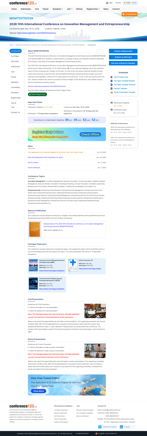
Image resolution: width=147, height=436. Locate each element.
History (79, 9)
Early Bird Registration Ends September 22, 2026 (45, 157)
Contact (116, 9)
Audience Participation (61, 422)
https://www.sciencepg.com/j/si (90, 268)
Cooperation (131, 14)
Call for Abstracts (34, 168)
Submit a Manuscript (123, 51)
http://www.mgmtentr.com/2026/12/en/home (36, 33)
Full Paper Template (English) (124, 81)
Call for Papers (33, 162)
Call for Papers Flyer (38, 94)
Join (69, 9)
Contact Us (15, 112)
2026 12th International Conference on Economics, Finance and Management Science (123, 140)
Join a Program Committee (84, 413)
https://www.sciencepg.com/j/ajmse (51, 270)
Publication (15, 67)
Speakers (57, 9)
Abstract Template (120, 88)
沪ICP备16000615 (81, 433)
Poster (46, 9)
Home (14, 9)
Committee (15, 87)
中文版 (128, 3)
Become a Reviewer (82, 416)
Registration (92, 9)
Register (118, 3)
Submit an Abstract (123, 57)
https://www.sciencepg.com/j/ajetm (51, 289)
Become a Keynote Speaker (123, 63)
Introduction (16, 51)
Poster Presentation (60, 419)
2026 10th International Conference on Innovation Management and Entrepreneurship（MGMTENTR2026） (50, 45)
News (106, 9)
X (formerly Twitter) (109, 427)
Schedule (14, 93)
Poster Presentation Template (124, 92)
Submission (26, 9)
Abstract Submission (60, 413)
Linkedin (127, 427)
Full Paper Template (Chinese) (125, 85)
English (134, 3)
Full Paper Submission (61, 410)
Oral (37, 9)
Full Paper (15, 56)
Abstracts (15, 61)
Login (110, 3)
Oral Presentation (59, 416)
